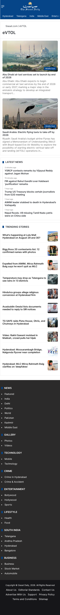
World (8, 413)
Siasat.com (11, 26)
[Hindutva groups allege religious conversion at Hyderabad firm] (53, 294)
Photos (8, 440)
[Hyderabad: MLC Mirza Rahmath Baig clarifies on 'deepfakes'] (53, 365)
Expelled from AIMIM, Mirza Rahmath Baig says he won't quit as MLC (23, 265)
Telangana (21, 16)
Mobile (8, 458)
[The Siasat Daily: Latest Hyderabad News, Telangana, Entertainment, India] (30, 6)
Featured (9, 393)
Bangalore (10, 550)
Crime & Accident (14, 481)
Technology (11, 463)
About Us (11, 589)
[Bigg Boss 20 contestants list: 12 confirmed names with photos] (53, 251)
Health (8, 517)
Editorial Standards (29, 589)
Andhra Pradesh (13, 540)
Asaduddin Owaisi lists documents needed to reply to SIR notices (21, 308)
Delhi (7, 403)
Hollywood (10, 499)
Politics (9, 408)
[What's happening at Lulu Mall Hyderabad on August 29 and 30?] (53, 236)
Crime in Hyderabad (16, 477)
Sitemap (43, 599)
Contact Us (48, 589)
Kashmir (9, 422)
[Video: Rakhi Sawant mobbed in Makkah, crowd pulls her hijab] (53, 337)
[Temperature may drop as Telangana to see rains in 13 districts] (53, 279)
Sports (8, 504)
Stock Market (12, 568)
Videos (8, 445)
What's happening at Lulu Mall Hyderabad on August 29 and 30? (21, 236)
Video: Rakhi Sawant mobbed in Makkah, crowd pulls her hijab (20, 336)
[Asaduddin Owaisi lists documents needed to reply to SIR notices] (53, 308)
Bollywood (10, 495)
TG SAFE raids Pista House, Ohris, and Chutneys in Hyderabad (23, 322)
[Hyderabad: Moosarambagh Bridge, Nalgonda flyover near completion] (53, 351)
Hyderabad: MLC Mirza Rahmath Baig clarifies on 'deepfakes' (23, 365)
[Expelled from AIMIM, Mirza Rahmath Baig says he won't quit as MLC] (53, 265)
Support (32, 594)
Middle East (42, 16)
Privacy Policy (47, 594)
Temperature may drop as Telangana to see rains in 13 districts (24, 279)
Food (7, 522)
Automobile (11, 573)
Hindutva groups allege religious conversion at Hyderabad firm (20, 293)
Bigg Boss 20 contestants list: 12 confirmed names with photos (20, 250)
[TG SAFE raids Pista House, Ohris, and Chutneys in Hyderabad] (53, 322)
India (32, 16)
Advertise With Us (16, 594)
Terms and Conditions (25, 599)
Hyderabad (7, 16)
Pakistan (9, 417)
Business (9, 563)
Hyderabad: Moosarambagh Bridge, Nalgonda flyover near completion (22, 351)
